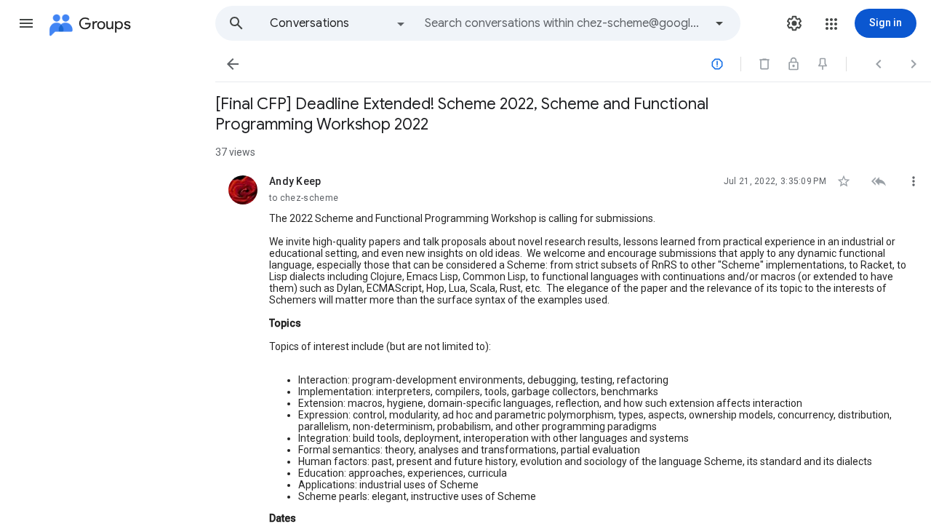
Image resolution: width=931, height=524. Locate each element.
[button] (26, 23)
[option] (338, 23)
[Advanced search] (719, 23)
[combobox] (564, 23)
